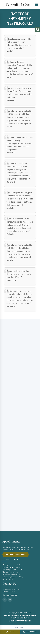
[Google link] (10, 599)
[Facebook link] (4, 599)
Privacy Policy (25, 615)
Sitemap (7, 615)
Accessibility (15, 615)
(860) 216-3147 (17, 398)
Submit (6, 515)
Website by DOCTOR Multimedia (20, 621)
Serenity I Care (18, 4)
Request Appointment (15, 554)
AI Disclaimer (24, 618)
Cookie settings (20, 627)
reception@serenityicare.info (22, 407)
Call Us (11, 632)
